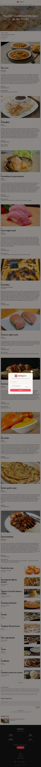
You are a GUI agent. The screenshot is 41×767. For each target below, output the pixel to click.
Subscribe (20, 390)
